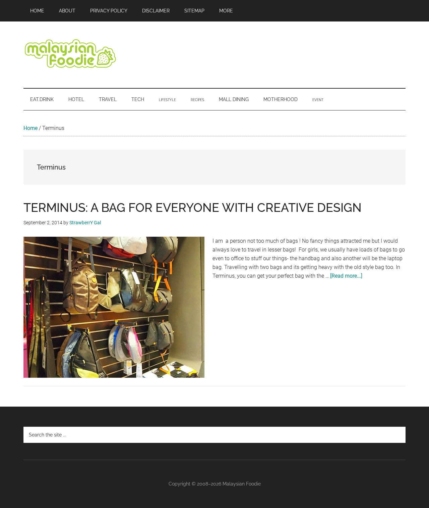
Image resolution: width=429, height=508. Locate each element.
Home (30, 128)
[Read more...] (346, 276)
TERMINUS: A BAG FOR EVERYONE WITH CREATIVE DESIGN (192, 207)
